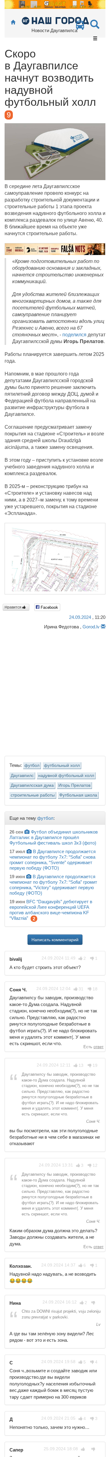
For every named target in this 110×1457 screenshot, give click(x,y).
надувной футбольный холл (66, 775)
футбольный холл (62, 765)
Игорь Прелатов (74, 785)
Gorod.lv (91, 626)
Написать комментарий (55, 939)
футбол (31, 765)
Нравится (13, 607)
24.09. (80, 617)
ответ (99, 1047)
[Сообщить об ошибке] (103, 626)
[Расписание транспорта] (80, 26)
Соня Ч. (93, 1121)
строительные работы (33, 795)
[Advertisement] (55, 691)
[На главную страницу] (13, 22)
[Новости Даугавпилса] (55, 20)
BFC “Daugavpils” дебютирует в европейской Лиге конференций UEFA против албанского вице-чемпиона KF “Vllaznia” (50, 910)
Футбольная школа (78, 795)
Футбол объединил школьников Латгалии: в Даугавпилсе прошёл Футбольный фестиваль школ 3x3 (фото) (53, 837)
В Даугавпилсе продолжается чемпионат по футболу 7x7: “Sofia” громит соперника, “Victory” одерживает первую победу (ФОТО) (53, 885)
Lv (98, 1324)
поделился (74, 334)
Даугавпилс (22, 775)
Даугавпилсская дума (32, 785)
